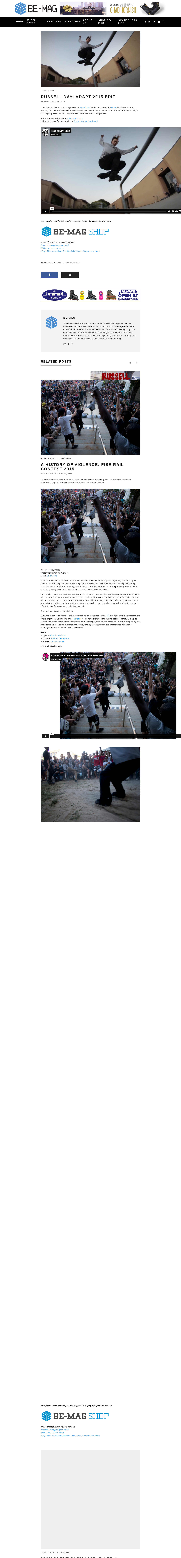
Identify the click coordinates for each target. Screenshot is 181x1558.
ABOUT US (87, 21)
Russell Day (85, 107)
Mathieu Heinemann (60, 638)
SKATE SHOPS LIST (127, 21)
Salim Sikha (52, 575)
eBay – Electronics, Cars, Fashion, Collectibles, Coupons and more (70, 251)
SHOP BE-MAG (104, 21)
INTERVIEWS (72, 22)
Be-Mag (45, 102)
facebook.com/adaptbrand (86, 121)
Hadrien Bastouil (57, 635)
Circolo (53, 263)
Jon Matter (76, 619)
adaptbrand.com (75, 118)
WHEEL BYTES (31, 21)
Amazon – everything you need (55, 245)
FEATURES (54, 22)
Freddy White (48, 474)
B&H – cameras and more (52, 248)
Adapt (114, 107)
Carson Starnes (57, 641)
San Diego (75, 263)
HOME (20, 22)
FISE (108, 615)
